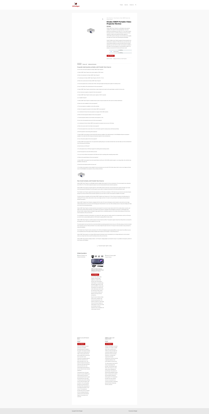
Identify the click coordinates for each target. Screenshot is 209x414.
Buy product (111, 55)
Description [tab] (79, 64)
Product (121, 4)
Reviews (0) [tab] (85, 64)
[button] (135, 4)
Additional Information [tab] (92, 64)
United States (116, 51)
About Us (126, 4)
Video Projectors (117, 18)
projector (94, 219)
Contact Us (132, 4)
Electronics (111, 18)
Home (108, 18)
